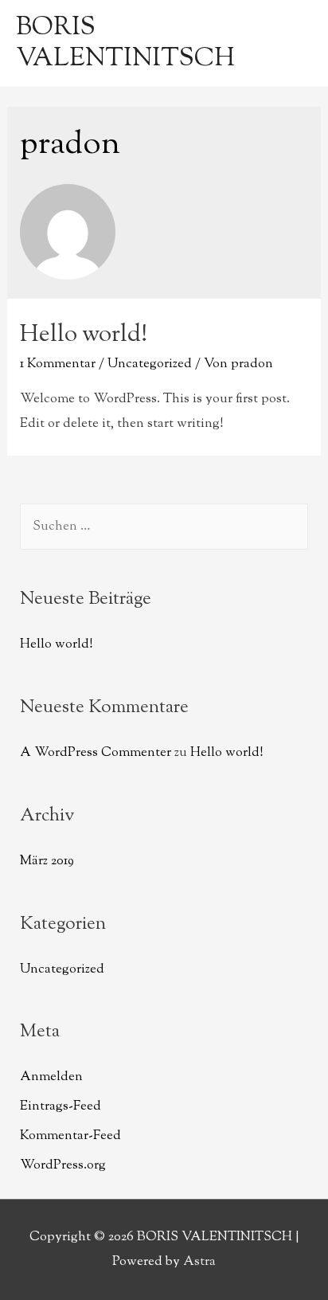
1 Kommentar (58, 364)
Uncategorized (149, 364)
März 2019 (47, 861)
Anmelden (51, 1077)
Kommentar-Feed (70, 1135)
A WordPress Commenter (95, 752)
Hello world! (83, 335)
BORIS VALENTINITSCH (125, 43)
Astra (199, 1261)
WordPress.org (63, 1165)
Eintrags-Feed (60, 1106)
